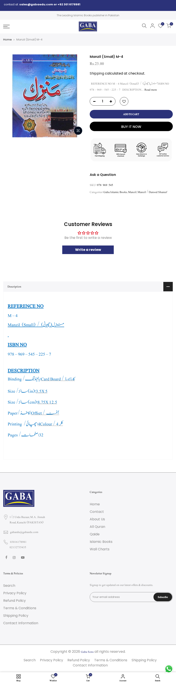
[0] (168, 26)
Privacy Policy (14, 593)
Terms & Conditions (19, 608)
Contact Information (20, 623)
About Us (97, 519)
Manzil (132, 192)
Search (9, 585)
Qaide (95, 534)
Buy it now (131, 126)
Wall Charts (99, 549)
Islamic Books (101, 541)
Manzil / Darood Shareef (152, 192)
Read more (150, 89)
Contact (97, 511)
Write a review (88, 249)
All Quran (97, 526)
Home (7, 40)
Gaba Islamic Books (115, 192)
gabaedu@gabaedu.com (24, 532)
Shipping (97, 73)
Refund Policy (14, 600)
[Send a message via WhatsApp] (169, 669)
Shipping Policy (15, 615)
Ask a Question (103, 174)
